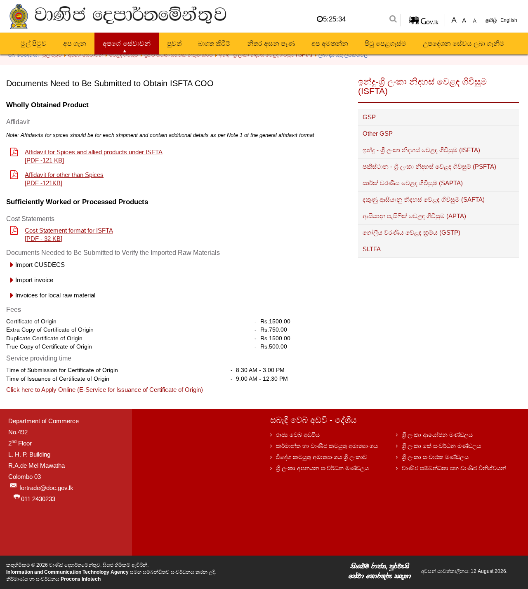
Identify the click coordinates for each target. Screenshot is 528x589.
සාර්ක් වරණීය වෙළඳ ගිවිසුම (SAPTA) (413, 183)
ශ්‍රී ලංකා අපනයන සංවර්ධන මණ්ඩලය (322, 468)
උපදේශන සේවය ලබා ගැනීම (463, 43)
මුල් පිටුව (34, 43)
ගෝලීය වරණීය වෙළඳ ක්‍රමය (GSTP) (411, 232)
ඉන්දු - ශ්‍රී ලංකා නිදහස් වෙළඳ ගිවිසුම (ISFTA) (421, 150)
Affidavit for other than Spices (64, 175)
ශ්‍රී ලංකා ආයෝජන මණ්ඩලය (437, 434)
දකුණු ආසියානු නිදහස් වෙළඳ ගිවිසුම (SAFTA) (424, 199)
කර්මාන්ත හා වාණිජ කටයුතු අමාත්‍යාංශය (327, 446)
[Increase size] (454, 19)
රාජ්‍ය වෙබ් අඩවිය (298, 434)
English (508, 20)
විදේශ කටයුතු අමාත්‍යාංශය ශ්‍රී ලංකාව (321, 457)
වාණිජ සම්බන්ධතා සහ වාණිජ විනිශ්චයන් (454, 468)
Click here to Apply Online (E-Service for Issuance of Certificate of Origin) (104, 389)
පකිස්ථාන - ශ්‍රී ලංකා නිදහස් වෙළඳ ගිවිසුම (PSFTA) (429, 166)
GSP (369, 117)
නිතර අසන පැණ (271, 43)
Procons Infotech (81, 579)
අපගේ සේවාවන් (127, 43)
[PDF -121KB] (43, 183)
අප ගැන (74, 43)
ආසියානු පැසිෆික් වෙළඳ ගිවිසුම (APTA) (414, 216)
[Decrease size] (474, 19)
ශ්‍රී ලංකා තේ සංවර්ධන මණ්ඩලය (441, 446)
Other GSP (378, 133)
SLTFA (372, 249)
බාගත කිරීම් (214, 43)
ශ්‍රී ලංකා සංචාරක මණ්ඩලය (435, 457)
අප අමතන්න (329, 43)
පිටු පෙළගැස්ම (385, 43)
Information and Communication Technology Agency (67, 572)
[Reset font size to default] (464, 19)
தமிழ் (492, 20)
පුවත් (174, 43)
